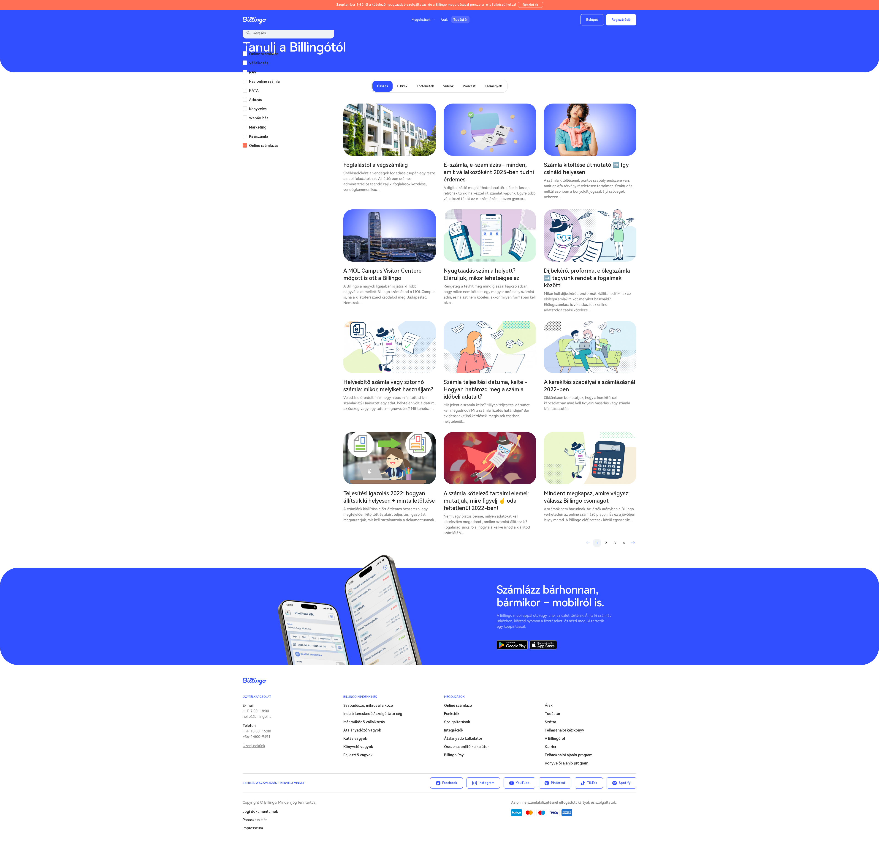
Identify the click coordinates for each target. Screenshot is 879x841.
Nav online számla (264, 81)
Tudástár (460, 20)
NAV (252, 72)
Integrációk (453, 730)
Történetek (425, 86)
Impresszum (253, 828)
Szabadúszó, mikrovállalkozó (368, 705)
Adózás (255, 100)
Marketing (257, 127)
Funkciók (451, 714)
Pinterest (558, 783)
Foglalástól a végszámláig (375, 165)
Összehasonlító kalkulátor (466, 747)
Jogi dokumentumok (260, 811)
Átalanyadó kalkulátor (463, 738)
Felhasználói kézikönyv (564, 730)
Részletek (530, 5)
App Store (543, 644)
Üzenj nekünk (254, 746)
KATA (254, 90)
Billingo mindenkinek (360, 697)
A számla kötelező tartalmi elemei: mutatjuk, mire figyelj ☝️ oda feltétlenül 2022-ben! (486, 500)
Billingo (254, 21)
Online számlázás (264, 54)
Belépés (592, 20)
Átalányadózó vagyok (362, 730)
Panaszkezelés (255, 820)
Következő (632, 543)
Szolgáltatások (457, 722)
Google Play (512, 644)
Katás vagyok (355, 738)
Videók (448, 86)
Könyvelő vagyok (358, 747)
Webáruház (258, 118)
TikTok (592, 783)
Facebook (449, 783)
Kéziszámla (258, 136)
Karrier (550, 747)
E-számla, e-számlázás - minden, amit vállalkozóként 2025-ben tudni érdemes (489, 172)
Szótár (550, 722)
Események (493, 86)
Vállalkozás (258, 63)
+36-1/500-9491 (256, 736)
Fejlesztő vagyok (358, 755)
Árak (444, 20)
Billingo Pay (454, 755)
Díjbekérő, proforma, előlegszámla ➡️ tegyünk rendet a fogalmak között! (587, 278)
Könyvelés (258, 109)
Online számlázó (458, 705)
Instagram (486, 783)
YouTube (522, 783)
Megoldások (454, 697)
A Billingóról (555, 738)
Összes (382, 86)
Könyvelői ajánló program (566, 763)
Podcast (469, 86)
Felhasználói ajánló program (568, 755)
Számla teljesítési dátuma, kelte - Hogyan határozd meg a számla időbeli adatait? (485, 389)
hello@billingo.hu (257, 716)
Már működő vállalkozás (364, 722)
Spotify (625, 783)
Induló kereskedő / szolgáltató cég (372, 714)
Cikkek (402, 86)
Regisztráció (621, 20)
